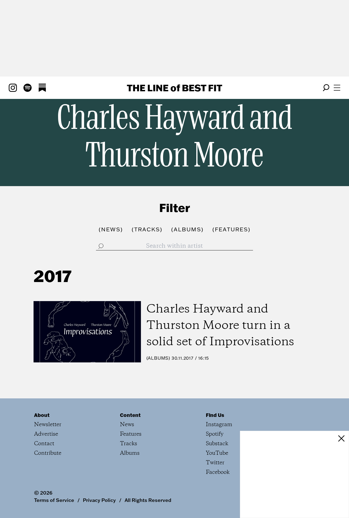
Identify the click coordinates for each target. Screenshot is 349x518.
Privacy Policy (99, 500)
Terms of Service (54, 500)
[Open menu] (337, 88)
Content (130, 415)
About (42, 415)
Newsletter (47, 424)
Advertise (46, 434)
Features (131, 434)
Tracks (128, 443)
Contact (44, 443)
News (127, 424)
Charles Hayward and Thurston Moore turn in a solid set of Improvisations (220, 325)
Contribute (47, 453)
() (111, 229)
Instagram (219, 424)
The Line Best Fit (174, 87)
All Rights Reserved (148, 500)
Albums (158, 358)
